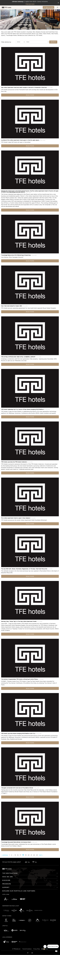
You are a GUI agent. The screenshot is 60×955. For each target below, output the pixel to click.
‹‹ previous (5, 855)
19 (25, 855)
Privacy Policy (36, 948)
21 (31, 855)
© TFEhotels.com (16, 948)
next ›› (41, 855)
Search (53, 42)
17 (20, 855)
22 (34, 855)
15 (15, 855)
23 (37, 855)
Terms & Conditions (26, 948)
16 (17, 855)
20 (28, 855)
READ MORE (30, 95)
